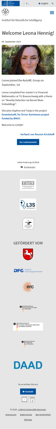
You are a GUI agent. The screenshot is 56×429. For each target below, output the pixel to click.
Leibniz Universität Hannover (32, 409)
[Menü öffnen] (52, 13)
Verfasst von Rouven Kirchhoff (37, 134)
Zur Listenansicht (28, 142)
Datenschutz (26, 414)
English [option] (44, 3)
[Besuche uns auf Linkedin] (32, 399)
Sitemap (28, 419)
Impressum (10, 414)
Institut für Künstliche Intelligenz (22, 20)
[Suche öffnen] (53, 3)
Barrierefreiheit (43, 414)
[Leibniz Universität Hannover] (11, 3)
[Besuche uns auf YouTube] (24, 399)
